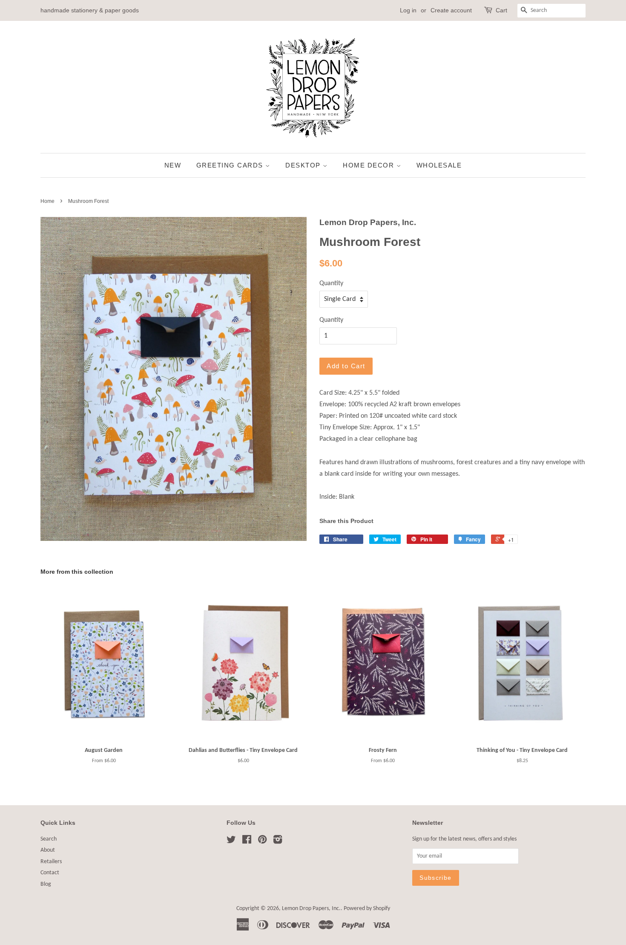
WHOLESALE (439, 165)
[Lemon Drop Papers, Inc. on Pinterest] (262, 841)
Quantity (331, 283)
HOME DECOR (369, 165)
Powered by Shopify (367, 908)
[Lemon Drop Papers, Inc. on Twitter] (231, 841)
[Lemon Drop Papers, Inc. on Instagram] (277, 841)
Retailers (51, 861)
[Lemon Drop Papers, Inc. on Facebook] (247, 841)
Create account (451, 10)
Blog (45, 884)
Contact (49, 873)
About (47, 850)
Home (47, 201)
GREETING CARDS (231, 165)
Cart (501, 10)
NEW (172, 165)
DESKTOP (304, 165)
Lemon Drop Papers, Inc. (311, 908)
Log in (408, 10)
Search (48, 839)
